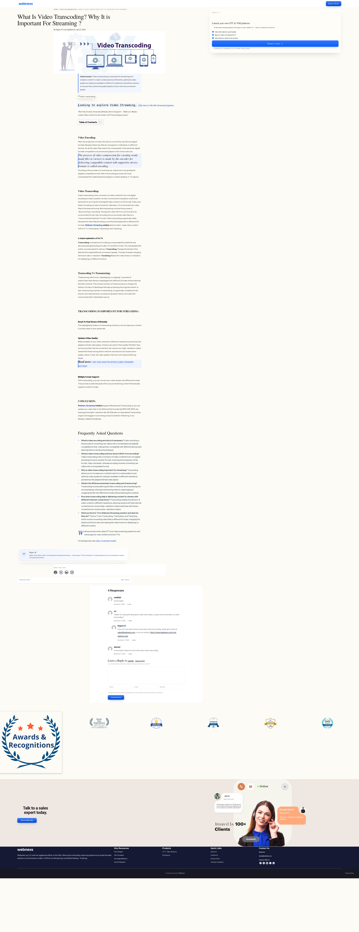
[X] (61, 572)
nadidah (131, 661)
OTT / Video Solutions (169, 852)
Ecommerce (166, 855)
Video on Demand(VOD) (68, 9)
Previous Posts (24, 580)
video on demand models (106, 541)
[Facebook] (55, 572)
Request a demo (275, 43)
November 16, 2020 (119, 620)
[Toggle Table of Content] (99, 122)
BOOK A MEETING (27, 820)
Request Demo (333, 3)
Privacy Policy (215, 859)
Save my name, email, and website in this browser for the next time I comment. (136, 693)
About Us (214, 852)
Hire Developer (119, 855)
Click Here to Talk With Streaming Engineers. (156, 105)
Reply (129, 604)
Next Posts (125, 580)
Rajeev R (122, 626)
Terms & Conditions (217, 862)
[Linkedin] (66, 572)
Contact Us (214, 855)
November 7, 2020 (119, 604)
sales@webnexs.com (126, 632)
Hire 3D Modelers (119, 862)
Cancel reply (140, 661)
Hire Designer (118, 852)
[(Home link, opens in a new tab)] (27, 3)
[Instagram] (72, 572)
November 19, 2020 (123, 640)
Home (56, 9)
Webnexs (182, 873)
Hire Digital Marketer (120, 859)
